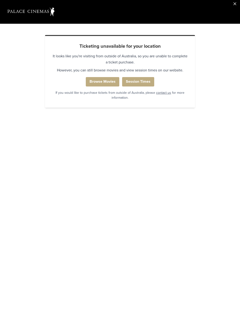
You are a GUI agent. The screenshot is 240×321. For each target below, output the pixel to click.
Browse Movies (103, 81)
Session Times (138, 81)
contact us (163, 93)
